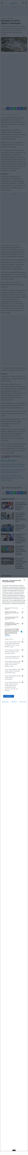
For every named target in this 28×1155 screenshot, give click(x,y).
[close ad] (14, 1150)
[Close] (24, 580)
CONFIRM (8, 696)
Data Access (14, 701)
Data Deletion (5, 701)
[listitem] (14, 608)
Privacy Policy (22, 701)
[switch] (22, 612)
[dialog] (14, 866)
